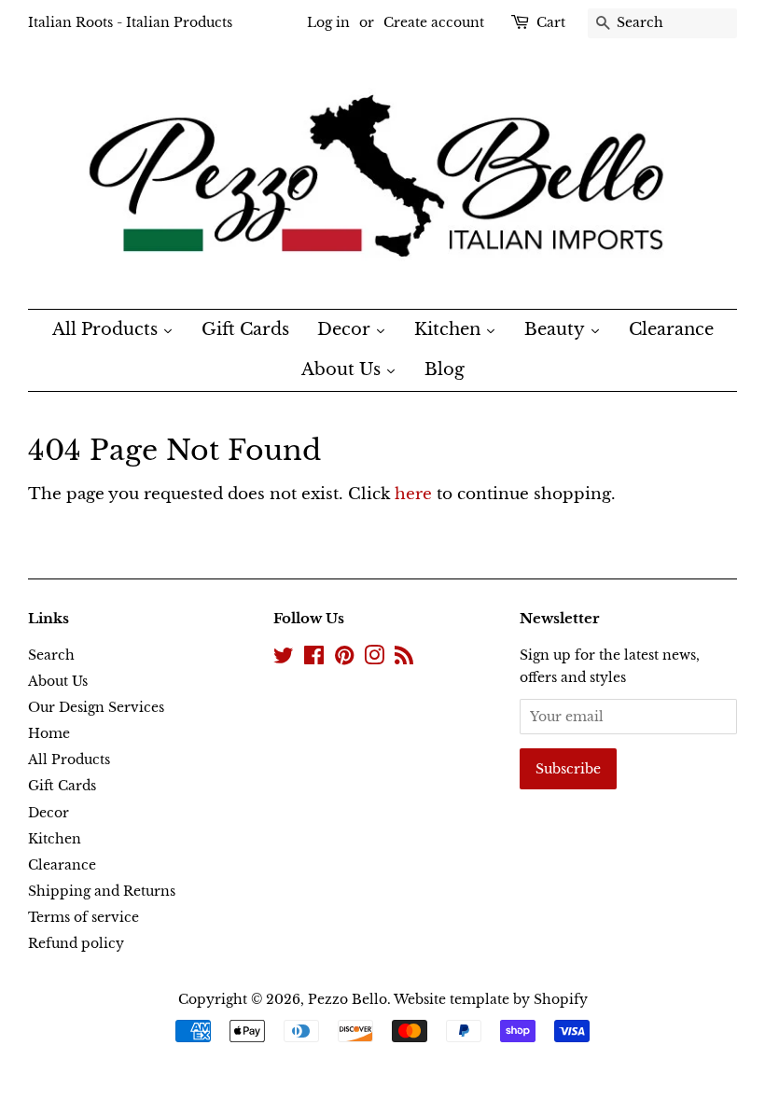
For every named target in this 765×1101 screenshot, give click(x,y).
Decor (48, 812)
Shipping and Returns (101, 891)
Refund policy (76, 943)
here (413, 494)
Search (51, 655)
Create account (433, 22)
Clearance (62, 865)
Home (49, 733)
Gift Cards (62, 785)
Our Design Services (96, 707)
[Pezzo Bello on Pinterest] (344, 658)
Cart (550, 22)
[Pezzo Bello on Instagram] (374, 658)
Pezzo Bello (347, 999)
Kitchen (54, 838)
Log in (328, 22)
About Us (58, 681)
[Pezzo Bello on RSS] (404, 658)
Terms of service (83, 917)
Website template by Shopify (491, 999)
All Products (69, 759)
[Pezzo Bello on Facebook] (314, 658)
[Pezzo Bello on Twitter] (283, 658)
